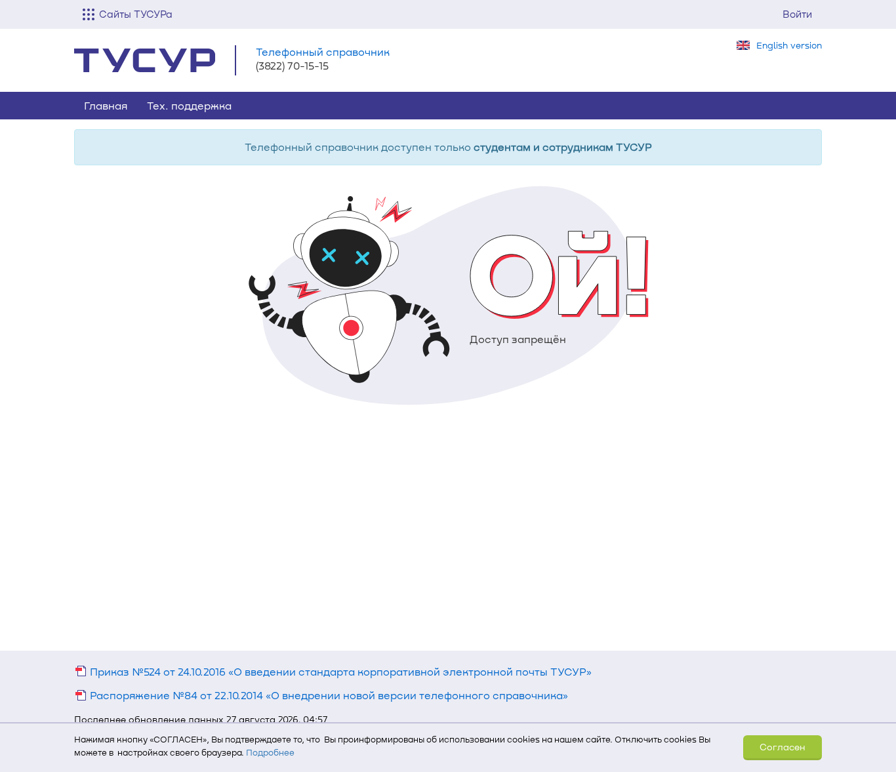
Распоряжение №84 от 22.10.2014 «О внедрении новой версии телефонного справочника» (327, 695)
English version (789, 45)
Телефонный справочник (323, 51)
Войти (797, 14)
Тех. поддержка (189, 105)
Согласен (782, 746)
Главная (105, 105)
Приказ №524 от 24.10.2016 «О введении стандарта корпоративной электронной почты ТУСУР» (339, 671)
